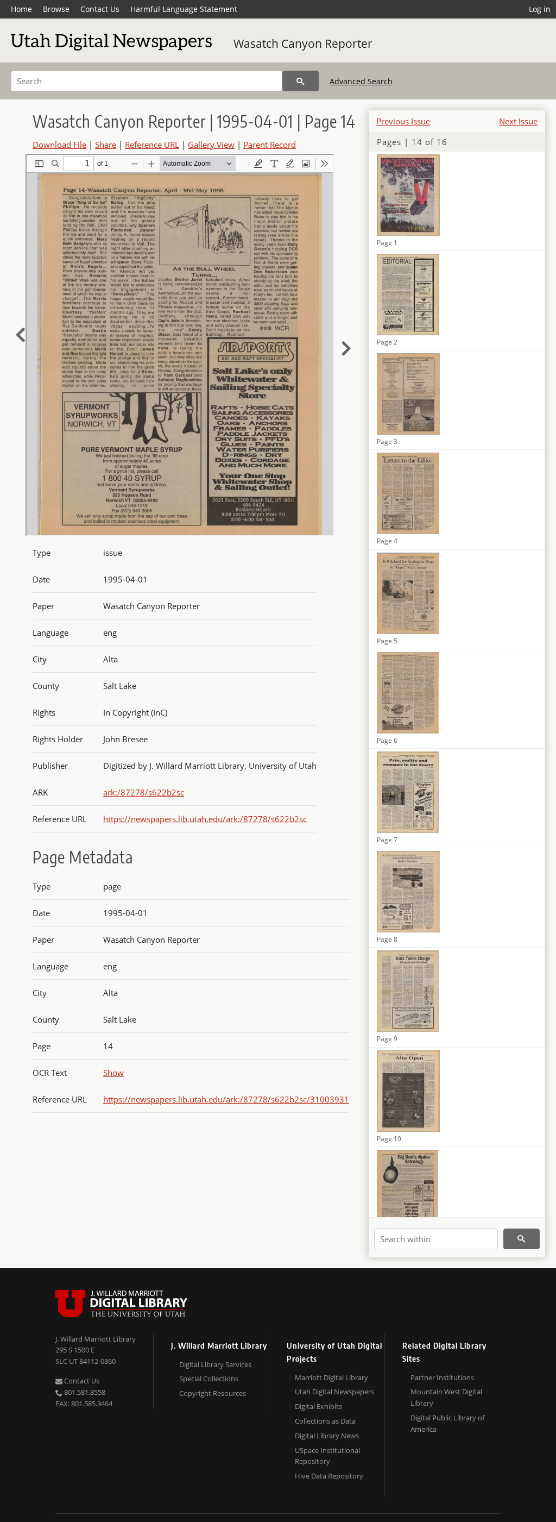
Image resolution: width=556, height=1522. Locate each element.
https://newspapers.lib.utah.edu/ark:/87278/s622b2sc (205, 818)
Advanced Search (361, 81)
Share (105, 144)
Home (21, 9)
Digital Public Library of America (447, 1423)
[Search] (300, 81)
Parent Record (269, 144)
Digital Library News (327, 1435)
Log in (540, 9)
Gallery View (211, 144)
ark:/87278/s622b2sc (143, 792)
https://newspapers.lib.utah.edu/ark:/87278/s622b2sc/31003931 (226, 1099)
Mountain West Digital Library (446, 1397)
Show (113, 1072)
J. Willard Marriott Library (95, 1339)
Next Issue (518, 121)
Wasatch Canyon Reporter (302, 43)
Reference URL (152, 144)
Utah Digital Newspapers (334, 1391)
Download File (59, 144)
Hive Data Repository (329, 1476)
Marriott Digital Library (331, 1377)
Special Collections (208, 1378)
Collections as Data (325, 1421)
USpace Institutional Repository (327, 1456)
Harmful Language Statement (183, 9)
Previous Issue (403, 121)
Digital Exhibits (318, 1406)
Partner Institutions (442, 1377)
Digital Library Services (215, 1364)
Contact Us (99, 9)
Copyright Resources (212, 1393)
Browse (56, 9)
